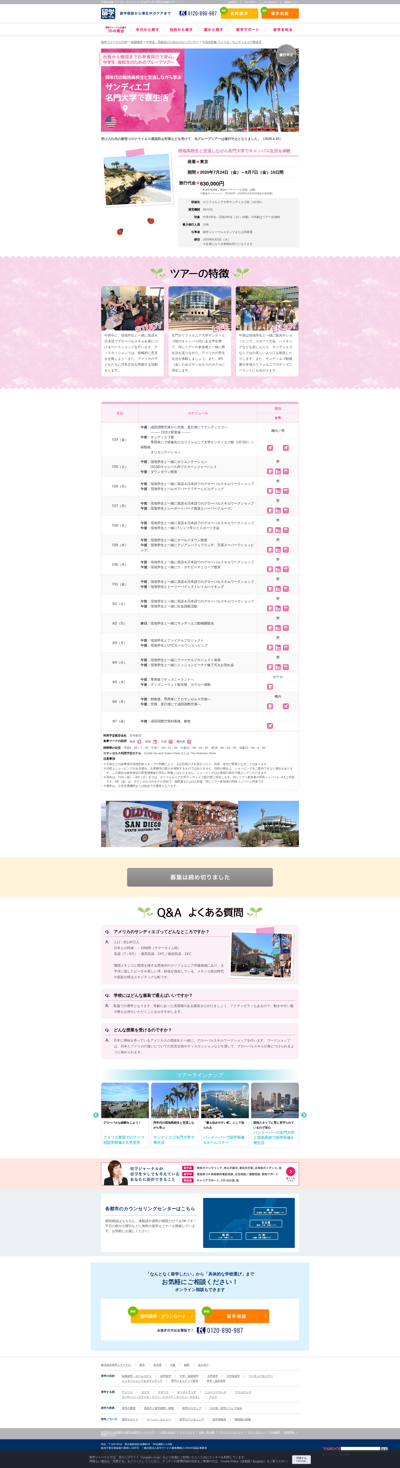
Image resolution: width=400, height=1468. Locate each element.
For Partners (270, 2)
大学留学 (212, 1376)
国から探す (214, 30)
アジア (213, 1396)
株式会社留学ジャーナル (116, 1364)
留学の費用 (128, 1408)
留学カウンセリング (192, 1419)
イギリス (163, 1392)
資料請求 (240, 13)
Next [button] (302, 824)
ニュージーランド (215, 1392)
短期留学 (137, 42)
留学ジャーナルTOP (114, 42)
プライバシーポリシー (231, 1432)
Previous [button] (96, 824)
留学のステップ (191, 1408)
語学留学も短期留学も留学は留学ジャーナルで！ (128, 1432)
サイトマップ (187, 1432)
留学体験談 (219, 1419)
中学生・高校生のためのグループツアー (172, 42)
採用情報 (289, 1432)
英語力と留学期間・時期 (159, 1408)
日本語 (245, 1461)
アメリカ (127, 1392)
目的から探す (181, 30)
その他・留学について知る (226, 1408)
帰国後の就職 (243, 1419)
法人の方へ (250, 2)
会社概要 (275, 1432)
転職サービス (291, 2)
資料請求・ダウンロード (163, 1316)
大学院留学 (233, 1376)
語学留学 (165, 1376)
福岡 (186, 1364)
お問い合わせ (167, 1432)
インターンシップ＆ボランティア (142, 1380)
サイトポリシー (256, 1432)
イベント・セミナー (159, 1419)
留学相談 (280, 13)
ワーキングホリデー (261, 1376)
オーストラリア (186, 1392)
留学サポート (247, 30)
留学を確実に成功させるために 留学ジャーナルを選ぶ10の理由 (116, 30)
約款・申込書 (206, 1432)
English (258, 1461)
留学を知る (282, 30)
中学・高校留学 (189, 1376)
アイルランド (243, 1392)
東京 (142, 1364)
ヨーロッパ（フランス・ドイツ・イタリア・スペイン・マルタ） (161, 1396)
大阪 (172, 1364)
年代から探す (147, 30)
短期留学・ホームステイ (137, 1376)
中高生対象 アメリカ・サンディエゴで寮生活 (231, 42)
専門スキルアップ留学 (184, 1380)
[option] (135, 824)
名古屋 (157, 1364)
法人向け (203, 1364)
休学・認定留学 (216, 1380)
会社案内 (232, 2)
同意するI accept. (301, 1459)
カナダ (145, 1392)
